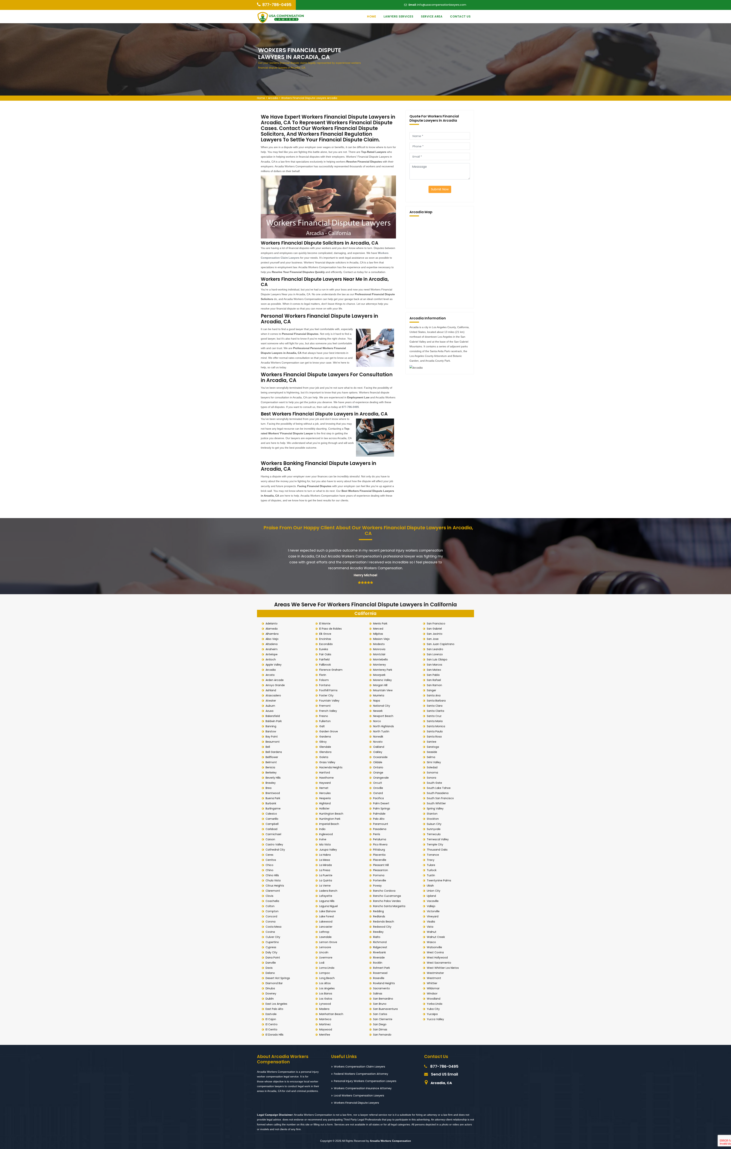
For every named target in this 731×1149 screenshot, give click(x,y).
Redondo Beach (383, 921)
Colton (270, 906)
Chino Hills (272, 875)
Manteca (325, 1019)
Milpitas (378, 634)
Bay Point (272, 736)
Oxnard (378, 793)
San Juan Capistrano (440, 644)
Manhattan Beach (331, 1014)
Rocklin (377, 963)
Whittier (432, 983)
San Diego (379, 1024)
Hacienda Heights (330, 767)
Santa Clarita (435, 711)
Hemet (323, 788)
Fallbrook (325, 665)
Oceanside (380, 757)
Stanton (432, 814)
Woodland (433, 999)
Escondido (326, 644)
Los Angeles (327, 988)
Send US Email (444, 1074)
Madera (324, 1009)
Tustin (431, 875)
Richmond (380, 942)
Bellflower (272, 757)
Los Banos (325, 993)
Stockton (433, 819)
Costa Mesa (273, 927)
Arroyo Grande (275, 685)
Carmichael (273, 834)
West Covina (435, 952)
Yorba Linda (434, 1004)
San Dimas (380, 1029)
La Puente (325, 875)
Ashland (271, 690)
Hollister (324, 808)
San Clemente (382, 1019)
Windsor (432, 993)
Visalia (431, 921)
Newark (378, 711)
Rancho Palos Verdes (387, 901)
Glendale (325, 747)
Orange (378, 772)
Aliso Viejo (272, 639)
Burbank (271, 803)
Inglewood (326, 834)
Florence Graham (330, 670)
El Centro (272, 1024)
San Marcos (434, 665)
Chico (269, 865)
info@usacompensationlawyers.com (441, 5)
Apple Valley (274, 665)
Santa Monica (436, 726)
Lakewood (325, 921)
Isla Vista (325, 844)
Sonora (431, 778)
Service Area (431, 16)
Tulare (431, 865)
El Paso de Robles (330, 629)
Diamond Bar (274, 983)
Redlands (379, 916)
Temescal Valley (438, 839)
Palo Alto (379, 819)
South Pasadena (437, 793)
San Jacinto (434, 634)
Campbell (272, 824)
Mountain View (383, 690)
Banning (271, 726)
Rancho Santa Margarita (389, 906)
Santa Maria (435, 721)
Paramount (380, 824)
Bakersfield (273, 716)
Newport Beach (383, 716)
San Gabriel (434, 629)
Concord (271, 916)
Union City (433, 891)
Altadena (272, 644)
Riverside (379, 957)
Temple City (435, 844)
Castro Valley (274, 844)
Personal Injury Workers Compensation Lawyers (365, 1081)
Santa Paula (435, 731)
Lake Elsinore (327, 911)
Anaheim (272, 649)
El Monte (324, 623)
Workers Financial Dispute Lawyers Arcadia (309, 98)
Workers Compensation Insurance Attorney (363, 1088)
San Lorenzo (435, 654)
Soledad (432, 767)
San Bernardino (383, 999)
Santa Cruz (434, 716)
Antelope (272, 654)
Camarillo (272, 819)
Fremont (325, 706)
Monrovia (379, 649)
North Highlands (383, 726)
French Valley (328, 711)
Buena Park (273, 798)
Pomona (378, 875)
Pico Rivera (380, 844)
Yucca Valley (435, 1019)
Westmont (434, 978)
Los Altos (325, 983)
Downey (271, 993)
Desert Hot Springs (278, 978)
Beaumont (273, 742)
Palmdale (379, 814)
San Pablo (433, 675)
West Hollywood (437, 957)
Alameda (272, 629)
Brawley (271, 783)
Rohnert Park (381, 968)
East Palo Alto (274, 1009)
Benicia (270, 767)
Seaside (432, 752)
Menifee (324, 1035)
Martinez (325, 1024)
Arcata (270, 675)
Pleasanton (380, 870)
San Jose (433, 639)
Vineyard (432, 916)
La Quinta (325, 880)
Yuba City (433, 1009)
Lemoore (325, 947)
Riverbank (379, 952)
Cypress (271, 947)
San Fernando (382, 1035)
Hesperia (325, 798)
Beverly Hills (273, 778)
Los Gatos (325, 999)
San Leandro (435, 649)
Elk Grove (325, 634)
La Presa (324, 870)
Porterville (379, 880)
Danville (271, 963)
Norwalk (378, 736)
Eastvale (271, 1014)
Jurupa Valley (328, 850)
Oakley (377, 752)
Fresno (323, 716)
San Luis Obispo (437, 659)
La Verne (325, 885)
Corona (270, 921)
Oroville (378, 788)
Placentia (379, 855)
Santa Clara (434, 706)
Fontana (324, 685)
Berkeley (271, 772)
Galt (322, 726)
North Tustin (381, 731)
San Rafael (434, 680)
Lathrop (324, 932)
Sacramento (381, 988)
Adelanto (272, 623)
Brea (268, 788)
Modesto (379, 644)
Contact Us (460, 16)
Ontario (378, 767)
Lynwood (325, 1004)
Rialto (376, 937)
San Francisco (436, 623)
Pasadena (379, 829)
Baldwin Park (274, 721)
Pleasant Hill (381, 865)
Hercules (325, 793)
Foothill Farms (328, 690)
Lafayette (325, 896)
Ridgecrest (380, 947)
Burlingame (273, 808)
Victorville (433, 911)
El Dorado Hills (274, 1035)
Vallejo (431, 906)
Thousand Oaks (437, 850)
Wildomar (433, 988)
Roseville (378, 978)
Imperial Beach (329, 824)
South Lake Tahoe (439, 788)
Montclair (379, 654)
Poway (377, 885)
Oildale (377, 762)
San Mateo (434, 670)
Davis (269, 968)
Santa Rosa (434, 736)
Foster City (326, 695)
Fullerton (325, 721)
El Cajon (271, 1019)
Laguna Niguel (328, 906)
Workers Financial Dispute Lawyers (356, 1103)
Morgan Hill (380, 685)
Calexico (271, 814)
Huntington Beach (331, 814)
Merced (378, 629)
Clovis (269, 896)
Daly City (271, 952)
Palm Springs (381, 808)
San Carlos (380, 1014)
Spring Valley (435, 808)
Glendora (325, 752)
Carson (270, 839)
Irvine (322, 839)
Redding (378, 911)
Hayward (325, 783)
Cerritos (271, 860)
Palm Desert (381, 803)
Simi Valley (434, 762)
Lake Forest (326, 916)
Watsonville (434, 947)
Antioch (271, 659)
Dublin (270, 999)
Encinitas (325, 639)
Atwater (271, 700)
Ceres (269, 855)
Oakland (378, 747)
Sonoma (432, 772)
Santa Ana (434, 695)
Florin (322, 675)
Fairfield (324, 659)
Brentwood (273, 793)
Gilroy (323, 742)
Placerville (379, 860)
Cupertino (272, 942)
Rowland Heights (384, 983)
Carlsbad (271, 829)
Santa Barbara (436, 700)
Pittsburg (379, 850)
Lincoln (323, 952)
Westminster (435, 973)
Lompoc (324, 973)
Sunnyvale (434, 829)
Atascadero (273, 695)
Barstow (271, 731)
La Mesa (324, 860)
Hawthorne (326, 778)
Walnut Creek (436, 937)
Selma (431, 757)
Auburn (270, 706)
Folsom (324, 680)
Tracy (430, 860)
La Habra (325, 855)
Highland (325, 803)
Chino (269, 870)
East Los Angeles (276, 1004)
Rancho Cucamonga (387, 896)
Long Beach (327, 978)
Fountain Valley (329, 700)
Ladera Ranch (328, 891)
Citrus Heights (275, 885)
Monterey (379, 665)
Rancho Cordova (384, 891)
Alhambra (272, 634)
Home (371, 16)
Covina (270, 932)
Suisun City (434, 824)
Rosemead (380, 973)
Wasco (431, 942)
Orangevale (381, 778)
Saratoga (433, 747)
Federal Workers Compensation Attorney (361, 1074)
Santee (431, 742)
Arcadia (273, 98)
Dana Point (273, 957)
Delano (270, 973)
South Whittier (436, 803)
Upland (431, 896)
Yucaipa (432, 1014)
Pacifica (378, 798)
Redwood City (382, 927)
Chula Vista (273, 880)
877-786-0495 (276, 4)
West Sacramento (439, 963)
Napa (376, 700)
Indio (322, 829)
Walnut (431, 932)
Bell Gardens (274, 752)
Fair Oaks (325, 654)
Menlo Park (380, 623)
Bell (268, 747)
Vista (430, 927)
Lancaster (325, 927)
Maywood (325, 1029)
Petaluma (379, 839)
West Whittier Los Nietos (443, 968)
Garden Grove (328, 731)
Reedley (378, 932)
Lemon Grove (328, 942)
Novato (378, 742)
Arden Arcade (275, 680)
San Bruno (379, 1004)
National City (381, 706)
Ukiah (430, 885)
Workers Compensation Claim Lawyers (359, 1066)
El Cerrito (271, 1029)
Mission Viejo (381, 639)
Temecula (434, 834)
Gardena (325, 736)
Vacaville (433, 901)
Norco (377, 721)
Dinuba (270, 988)
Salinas (377, 993)
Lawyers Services (398, 16)
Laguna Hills (326, 901)
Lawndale (325, 937)
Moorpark (379, 675)
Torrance (433, 855)
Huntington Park (329, 819)
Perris (376, 834)
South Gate (434, 783)
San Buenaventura (385, 1009)
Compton (272, 911)
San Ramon (434, 685)
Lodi (321, 963)
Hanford (324, 772)
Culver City (273, 937)
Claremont (273, 891)
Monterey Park (382, 670)
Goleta (323, 757)
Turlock (432, 870)
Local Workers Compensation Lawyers (359, 1095)
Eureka (323, 649)
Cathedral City (275, 850)
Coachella (272, 901)
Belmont (271, 762)
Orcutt (377, 783)
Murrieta (378, 695)
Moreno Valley (382, 680)
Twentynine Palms (439, 880)
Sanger (431, 690)
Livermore (325, 957)
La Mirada (325, 865)
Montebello (380, 659)
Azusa (269, 711)
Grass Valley (327, 762)
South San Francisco (440, 798)
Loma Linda (326, 968)
